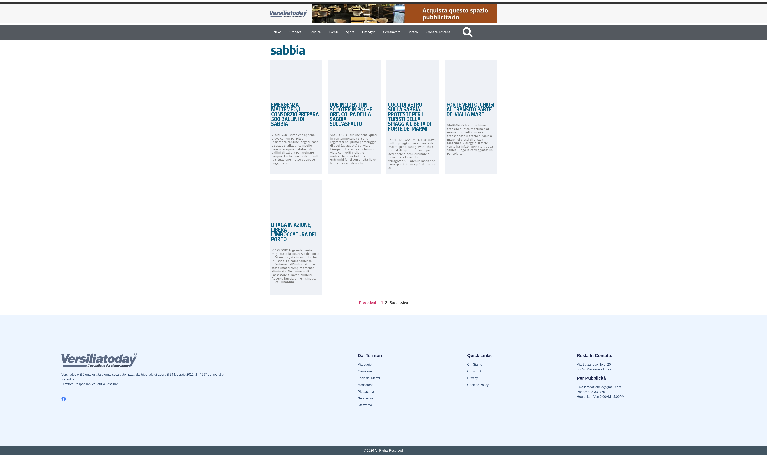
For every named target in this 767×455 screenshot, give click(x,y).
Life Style (368, 32)
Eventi (333, 32)
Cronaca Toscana (438, 32)
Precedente (368, 302)
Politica (315, 32)
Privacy (472, 378)
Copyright (474, 371)
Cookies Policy (478, 385)
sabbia (288, 50)
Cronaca (295, 32)
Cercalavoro (391, 32)
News (277, 32)
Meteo (413, 32)
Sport (350, 32)
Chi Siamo (474, 364)
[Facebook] (63, 399)
